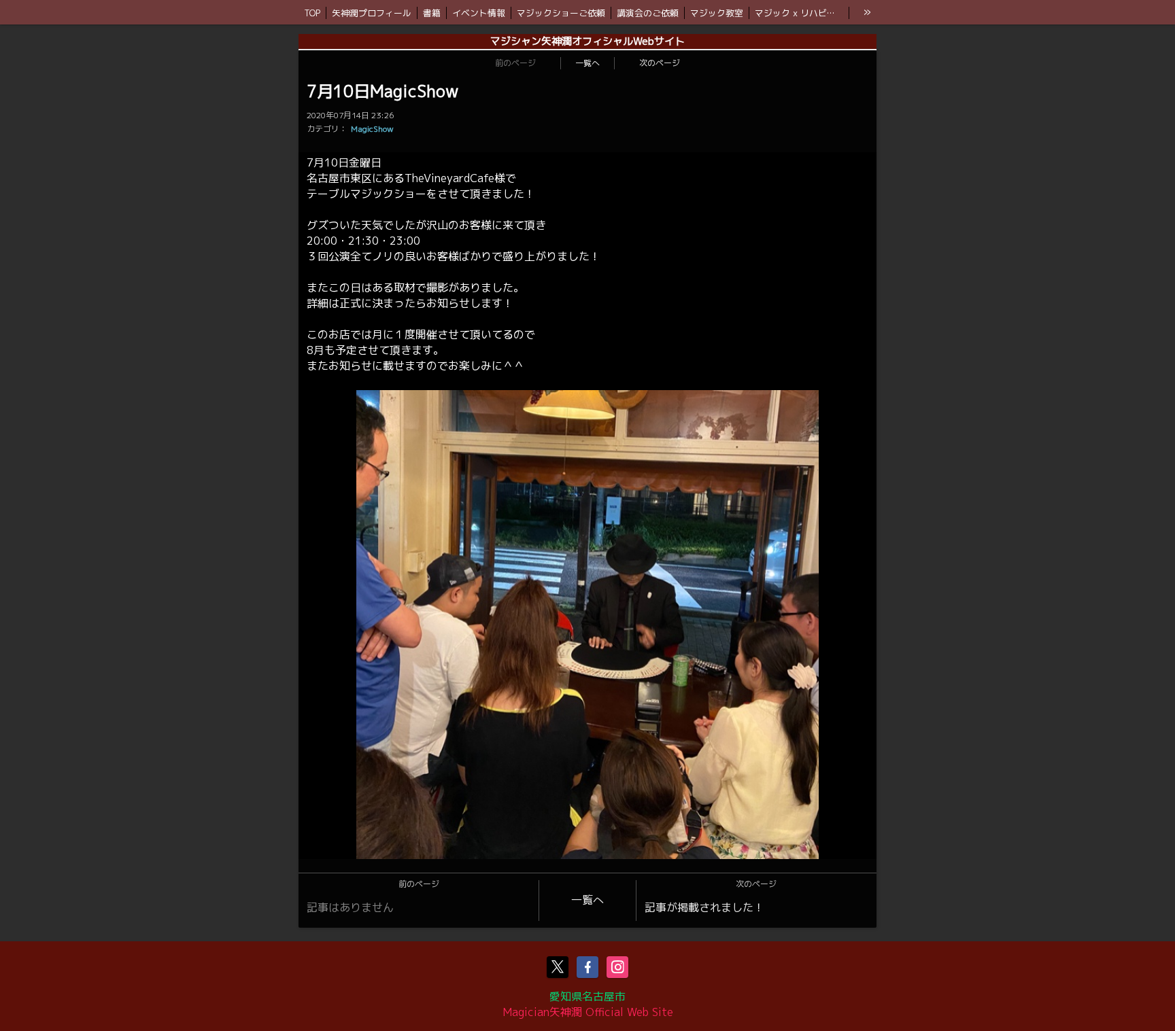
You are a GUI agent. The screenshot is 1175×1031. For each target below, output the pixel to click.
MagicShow (372, 129)
